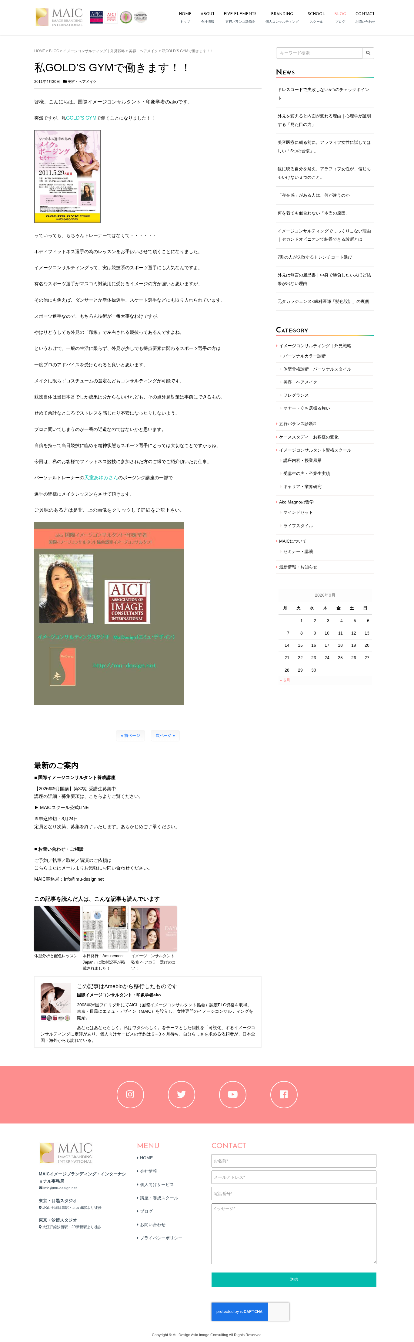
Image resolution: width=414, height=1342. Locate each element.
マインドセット (298, 512)
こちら (41, 867)
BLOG (54, 51)
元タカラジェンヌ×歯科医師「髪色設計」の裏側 (323, 301)
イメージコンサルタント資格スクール (315, 450)
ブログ (146, 1211)
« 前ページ (130, 735)
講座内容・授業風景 (302, 460)
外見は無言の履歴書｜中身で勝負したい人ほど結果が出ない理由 (324, 279)
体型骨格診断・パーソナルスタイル (317, 369)
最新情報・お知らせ (298, 566)
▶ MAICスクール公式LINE (61, 807)
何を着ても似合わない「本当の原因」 (314, 213)
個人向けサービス (157, 1184)
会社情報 (148, 1171)
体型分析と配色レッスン (56, 956)
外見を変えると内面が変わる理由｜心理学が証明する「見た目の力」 (324, 120)
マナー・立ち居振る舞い (306, 408)
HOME (39, 51)
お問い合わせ (152, 1224)
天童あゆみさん (101, 477)
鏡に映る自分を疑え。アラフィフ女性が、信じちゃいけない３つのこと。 (324, 173)
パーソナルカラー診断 (304, 356)
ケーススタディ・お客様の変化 (309, 437)
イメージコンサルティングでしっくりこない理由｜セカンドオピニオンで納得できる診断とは (324, 235)
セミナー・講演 (298, 551)
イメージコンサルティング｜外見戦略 (94, 51)
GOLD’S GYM (81, 117)
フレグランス (296, 395)
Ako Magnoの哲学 (296, 502)
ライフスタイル (298, 525)
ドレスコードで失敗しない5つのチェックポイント (323, 93)
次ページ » (165, 735)
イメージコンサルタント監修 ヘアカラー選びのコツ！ (153, 962)
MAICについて (293, 541)
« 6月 (285, 680)
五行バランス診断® (297, 423)
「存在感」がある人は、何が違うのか (314, 195)
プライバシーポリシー (161, 1237)
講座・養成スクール (159, 1197)
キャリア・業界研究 (302, 486)
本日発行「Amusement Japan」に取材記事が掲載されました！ (104, 962)
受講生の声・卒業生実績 (306, 473)
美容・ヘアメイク (143, 51)
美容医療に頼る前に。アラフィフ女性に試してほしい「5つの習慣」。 (324, 146)
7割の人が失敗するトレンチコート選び (315, 257)
